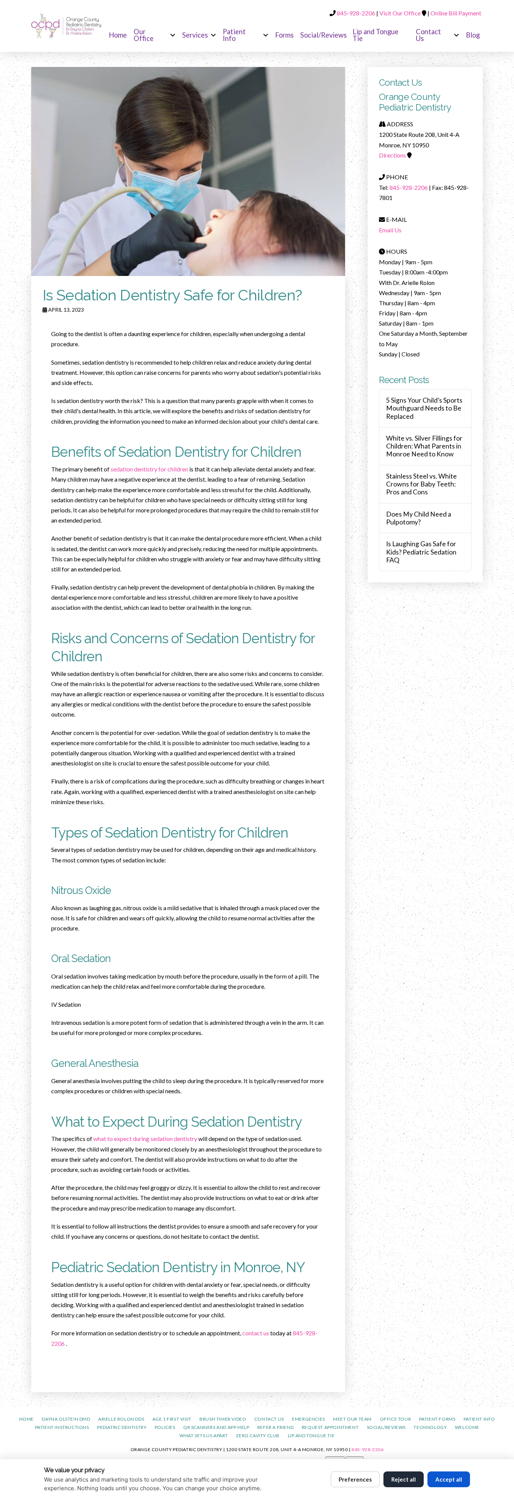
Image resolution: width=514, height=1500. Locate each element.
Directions (392, 155)
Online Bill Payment (455, 13)
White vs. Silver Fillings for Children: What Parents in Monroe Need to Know (424, 446)
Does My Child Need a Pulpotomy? (418, 518)
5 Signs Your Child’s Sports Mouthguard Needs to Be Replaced (424, 408)
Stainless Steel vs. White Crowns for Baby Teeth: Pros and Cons (421, 484)
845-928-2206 (356, 13)
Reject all (403, 1479)
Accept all (448, 1479)
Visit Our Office (400, 13)
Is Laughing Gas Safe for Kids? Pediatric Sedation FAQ (421, 552)
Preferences (355, 1479)
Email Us (390, 229)
